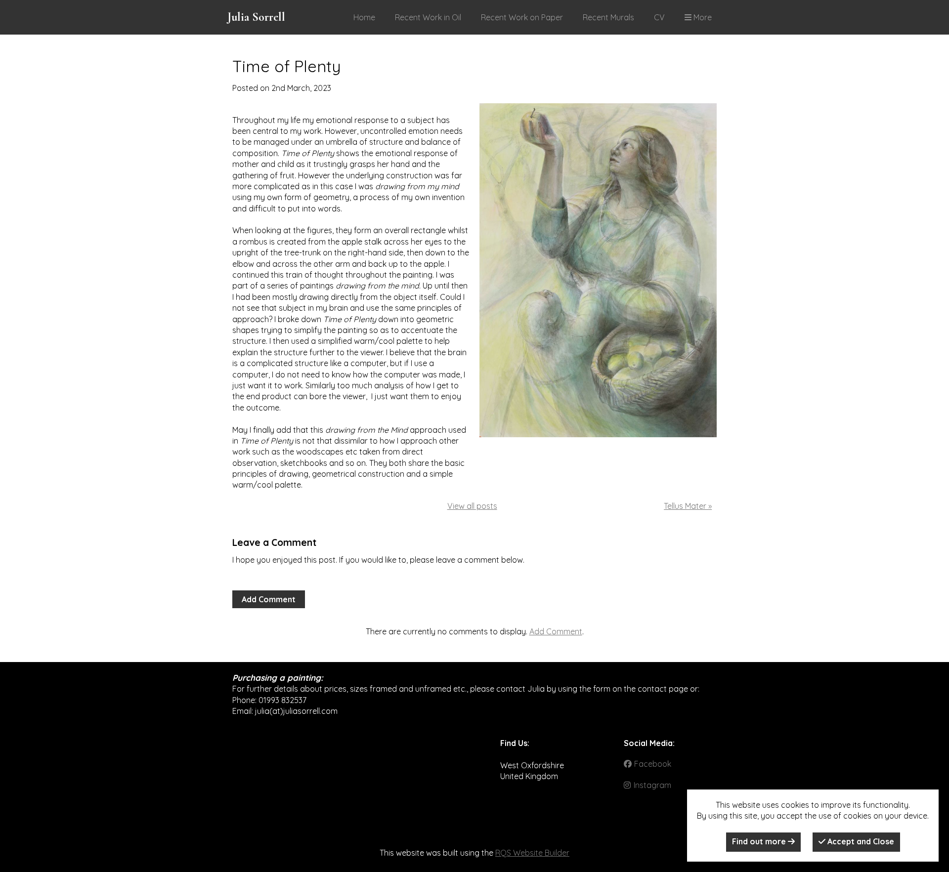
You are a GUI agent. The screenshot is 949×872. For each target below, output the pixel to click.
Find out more (760, 841)
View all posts (472, 506)
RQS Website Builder (532, 853)
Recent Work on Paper (522, 17)
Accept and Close (859, 841)
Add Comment (269, 599)
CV (659, 17)
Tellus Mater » (688, 506)
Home (364, 17)
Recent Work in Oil (428, 17)
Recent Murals (608, 17)
